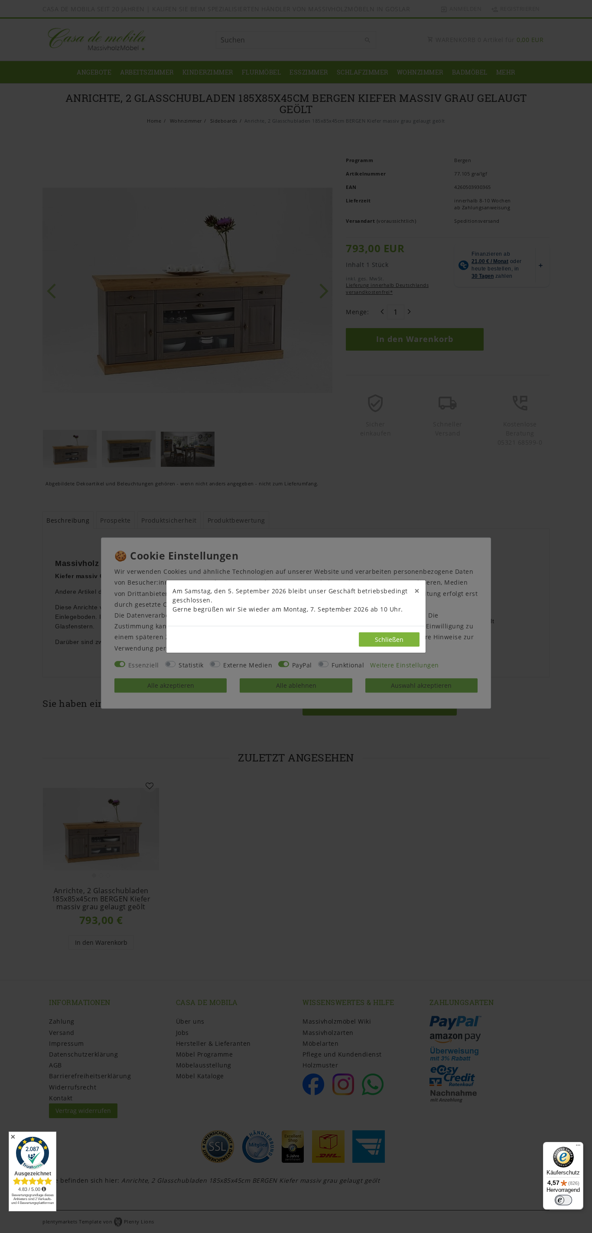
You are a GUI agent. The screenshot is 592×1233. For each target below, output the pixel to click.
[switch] (563, 1200)
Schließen (389, 639)
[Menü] (578, 1147)
